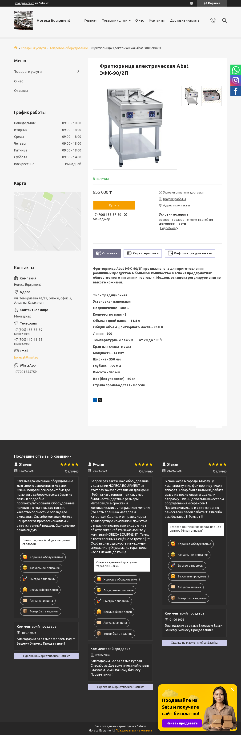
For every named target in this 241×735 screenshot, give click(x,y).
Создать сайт (24, 3)
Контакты (157, 20)
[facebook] (95, 401)
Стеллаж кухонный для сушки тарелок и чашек (116, 564)
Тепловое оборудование (68, 48)
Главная (90, 20)
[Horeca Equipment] (23, 20)
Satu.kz (142, 726)
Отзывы (21, 91)
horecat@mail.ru (26, 357)
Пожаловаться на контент (134, 730)
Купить (114, 205)
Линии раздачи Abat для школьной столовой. (46, 542)
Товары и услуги (114, 20)
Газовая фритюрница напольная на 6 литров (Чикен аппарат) (195, 528)
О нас (139, 20)
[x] (100, 401)
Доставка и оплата (184, 20)
